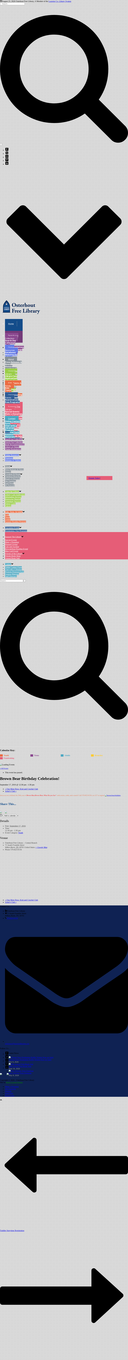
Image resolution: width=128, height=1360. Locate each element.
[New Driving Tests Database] (21, 1069)
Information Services (13, 497)
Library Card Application (11, 377)
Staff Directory (11, 576)
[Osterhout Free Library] (21, 316)
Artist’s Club (10, 791)
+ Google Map (41, 845)
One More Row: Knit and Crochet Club (21, 789)
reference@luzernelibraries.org (17, 1041)
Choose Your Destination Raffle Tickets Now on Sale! (30, 1057)
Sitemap (8, 1089)
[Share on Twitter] (7, 811)
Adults (7, 519)
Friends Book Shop (12, 556)
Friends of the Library (13, 554)
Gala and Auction (12, 547)
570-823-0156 (12, 916)
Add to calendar (10, 813)
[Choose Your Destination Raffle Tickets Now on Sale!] (31, 1055)
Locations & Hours (12, 474)
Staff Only (9, 1091)
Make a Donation (13, 414)
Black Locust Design (14, 1080)
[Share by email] (17, 811)
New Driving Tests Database (20, 1071)
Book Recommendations (14, 346)
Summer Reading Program (15, 522)
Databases (10, 352)
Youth (20, 830)
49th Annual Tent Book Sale (20, 1064)
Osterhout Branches (13, 477)
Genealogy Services (13, 501)
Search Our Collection (10, 341)
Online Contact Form (12, 422)
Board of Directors (12, 479)
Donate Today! (94, 478)
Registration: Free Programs (12, 400)
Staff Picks (9, 483)
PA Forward (10, 486)
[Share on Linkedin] (12, 811)
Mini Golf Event (11, 551)
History (8, 366)
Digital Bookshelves (13, 449)
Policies (8, 506)
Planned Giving (11, 544)
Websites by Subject (11, 355)
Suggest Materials (10, 435)
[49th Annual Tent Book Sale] (21, 1062)
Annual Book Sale (12, 558)
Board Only (9, 1093)
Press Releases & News (13, 363)
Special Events (12, 411)
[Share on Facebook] (2, 811)
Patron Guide (10, 504)
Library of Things (12, 447)
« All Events (4, 768)
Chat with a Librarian (11, 426)
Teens (8, 390)
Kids (7, 388)
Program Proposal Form (12, 431)
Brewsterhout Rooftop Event (16, 549)
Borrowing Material (13, 499)
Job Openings (10, 481)
